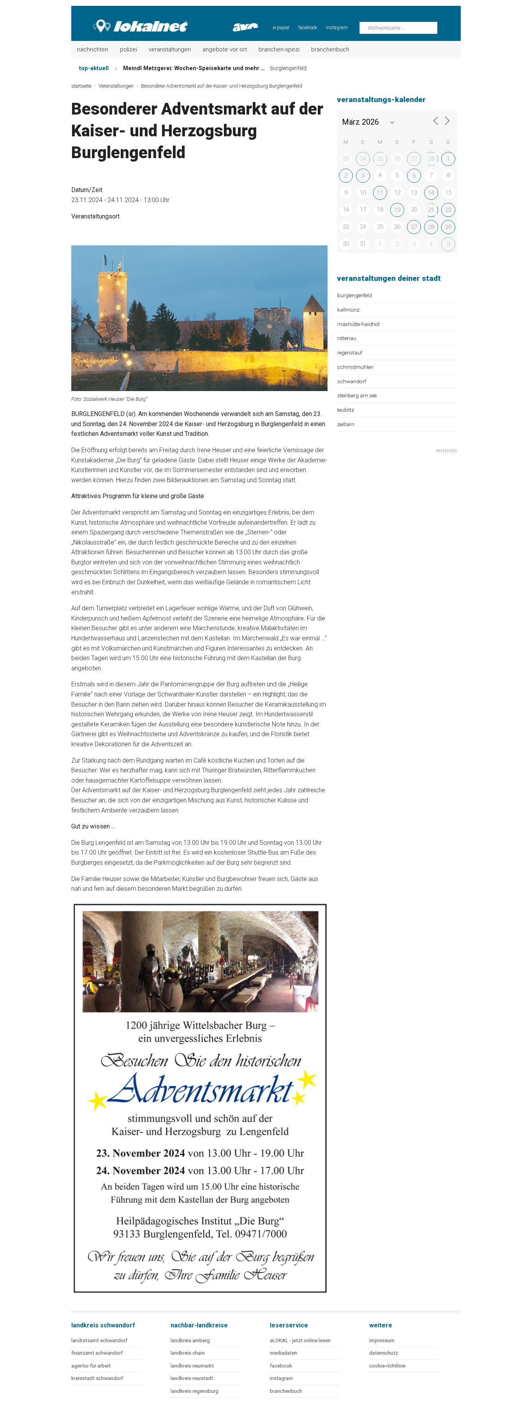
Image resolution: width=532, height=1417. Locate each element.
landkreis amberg (190, 1340)
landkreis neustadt (192, 1378)
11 (380, 192)
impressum (382, 1340)
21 (431, 209)
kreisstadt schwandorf (97, 1378)
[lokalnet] (130, 19)
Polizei (128, 49)
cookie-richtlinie (387, 1366)
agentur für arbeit (91, 1366)
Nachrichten (92, 49)
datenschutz (383, 1353)
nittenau (346, 338)
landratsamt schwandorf (99, 1340)
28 (431, 158)
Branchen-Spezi (279, 49)
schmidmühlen (355, 367)
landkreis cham (188, 1353)
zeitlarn (345, 424)
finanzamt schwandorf (97, 1353)
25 (380, 158)
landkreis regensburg (194, 1391)
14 (431, 192)
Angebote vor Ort (225, 49)
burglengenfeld (354, 295)
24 (363, 158)
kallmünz (348, 310)
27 (414, 158)
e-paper (281, 27)
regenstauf (349, 352)
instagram (337, 27)
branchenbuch (286, 1391)
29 (448, 227)
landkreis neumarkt (192, 1366)
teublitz (345, 410)
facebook (307, 27)
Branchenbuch (330, 49)
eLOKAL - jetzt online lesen (300, 1340)
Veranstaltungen (170, 49)
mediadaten (283, 1353)
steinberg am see (357, 395)
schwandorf (351, 381)
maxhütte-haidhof (358, 324)
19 (397, 209)
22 (448, 209)
